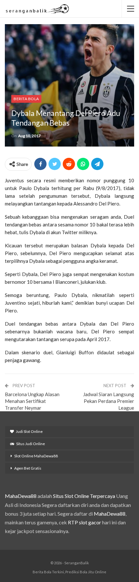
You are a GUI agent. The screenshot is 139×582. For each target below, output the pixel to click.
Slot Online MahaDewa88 (36, 455)
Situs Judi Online (30, 443)
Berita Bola (26, 98)
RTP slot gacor (84, 522)
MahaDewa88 (21, 496)
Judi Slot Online (29, 431)
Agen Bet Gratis (27, 468)
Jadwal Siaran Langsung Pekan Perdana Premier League (108, 401)
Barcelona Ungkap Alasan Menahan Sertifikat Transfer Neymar (32, 401)
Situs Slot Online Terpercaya (84, 496)
